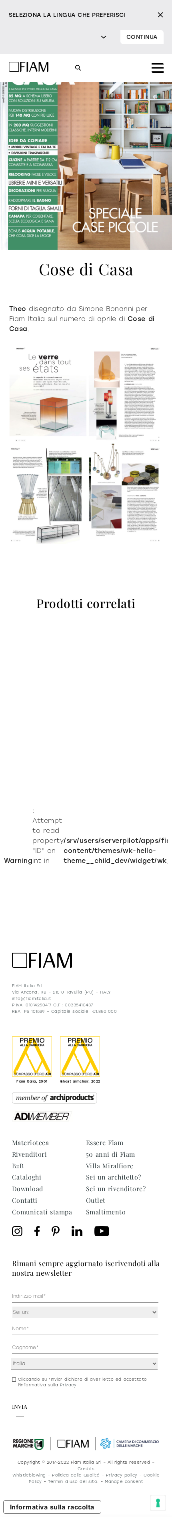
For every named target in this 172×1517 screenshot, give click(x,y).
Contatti (25, 1200)
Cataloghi (26, 1177)
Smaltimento (106, 1212)
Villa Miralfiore (110, 1165)
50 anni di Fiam (110, 1154)
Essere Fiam (104, 1142)
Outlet (96, 1200)
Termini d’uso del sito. (73, 1481)
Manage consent (124, 1481)
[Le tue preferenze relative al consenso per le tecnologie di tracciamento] (158, 1503)
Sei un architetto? (113, 1177)
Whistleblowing (29, 1475)
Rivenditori (29, 1154)
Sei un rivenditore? (116, 1188)
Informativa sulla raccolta (52, 1507)
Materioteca (30, 1142)
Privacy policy (122, 1475)
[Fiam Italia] (29, 68)
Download (27, 1188)
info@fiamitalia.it (32, 998)
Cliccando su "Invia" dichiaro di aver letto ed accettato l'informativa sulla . (82, 1382)
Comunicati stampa (42, 1212)
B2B (18, 1165)
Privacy (68, 1385)
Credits (86, 1468)
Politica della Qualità (76, 1475)
